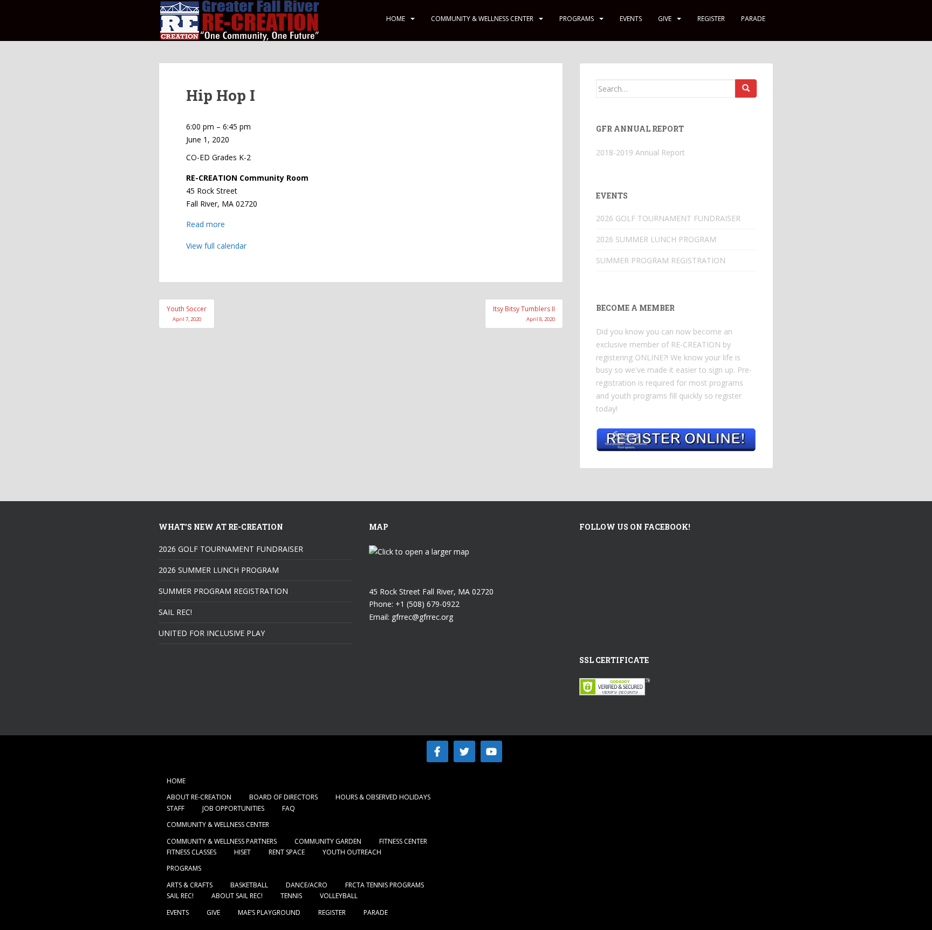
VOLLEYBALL (339, 895)
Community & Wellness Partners (222, 841)
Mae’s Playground (269, 912)
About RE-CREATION (199, 797)
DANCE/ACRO (306, 885)
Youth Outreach (352, 852)
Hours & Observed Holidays (382, 797)
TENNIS (291, 895)
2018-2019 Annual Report (640, 152)
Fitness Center (403, 841)
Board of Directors (283, 797)
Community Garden (327, 841)
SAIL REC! (175, 612)
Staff (175, 808)
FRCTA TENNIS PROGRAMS (384, 885)
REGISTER (711, 18)
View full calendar (216, 246)
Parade (753, 18)
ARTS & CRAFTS (190, 885)
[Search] (746, 88)
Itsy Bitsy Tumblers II (524, 313)
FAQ (288, 808)
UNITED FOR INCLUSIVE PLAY (212, 633)
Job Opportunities (233, 808)
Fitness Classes (191, 852)
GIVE (664, 18)
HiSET (242, 852)
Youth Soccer (187, 313)
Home (395, 18)
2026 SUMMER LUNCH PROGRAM (656, 239)
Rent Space (287, 852)
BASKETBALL (249, 885)
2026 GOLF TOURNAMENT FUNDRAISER (668, 218)
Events (631, 18)
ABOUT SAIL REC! (237, 895)
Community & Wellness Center (482, 18)
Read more (205, 224)
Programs (576, 18)
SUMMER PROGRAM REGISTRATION (660, 260)
